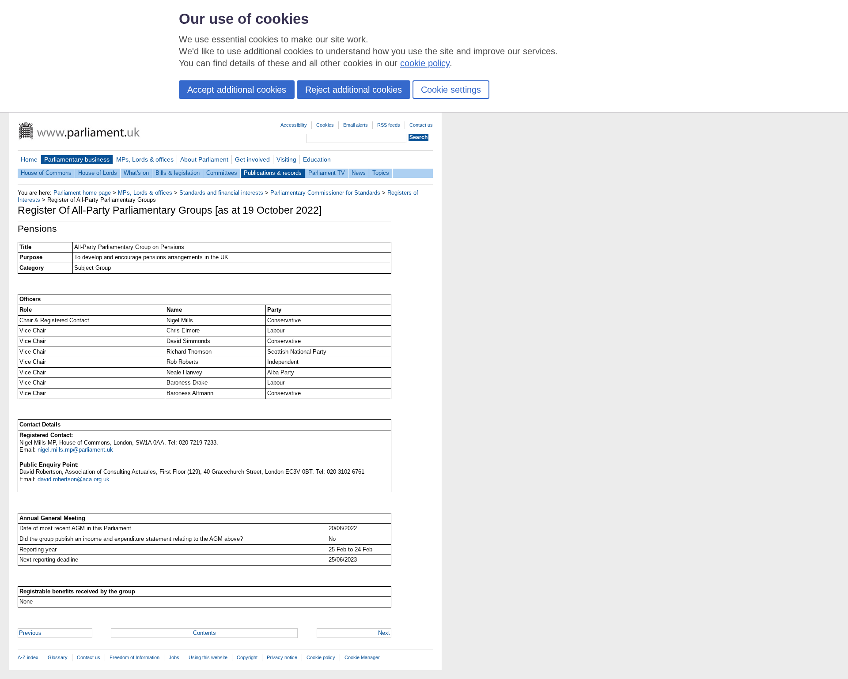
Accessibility (293, 125)
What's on (136, 173)
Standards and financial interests (221, 192)
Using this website (208, 657)
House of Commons (46, 173)
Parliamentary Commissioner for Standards (325, 192)
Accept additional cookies (236, 89)
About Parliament (204, 159)
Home (29, 159)
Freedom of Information (134, 657)
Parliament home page (82, 192)
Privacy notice (282, 657)
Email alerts (355, 125)
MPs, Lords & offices (145, 159)
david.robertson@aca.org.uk (74, 479)
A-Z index (28, 657)
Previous (30, 633)
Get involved (252, 159)
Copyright (247, 657)
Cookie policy (321, 657)
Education (317, 159)
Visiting (286, 159)
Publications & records (273, 173)
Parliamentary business (77, 159)
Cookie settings (451, 89)
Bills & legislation (177, 173)
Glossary (58, 657)
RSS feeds (388, 125)
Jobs (174, 657)
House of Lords (97, 173)
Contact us (421, 125)
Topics (380, 173)
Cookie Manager (362, 657)
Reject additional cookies (353, 89)
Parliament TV (326, 173)
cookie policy (425, 63)
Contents (204, 633)
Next (384, 633)
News (359, 173)
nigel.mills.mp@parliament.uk (75, 449)
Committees (221, 173)
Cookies (325, 125)
